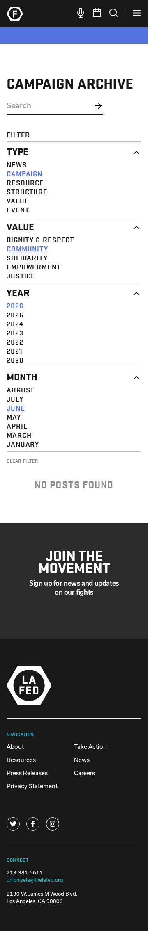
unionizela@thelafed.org (35, 880)
